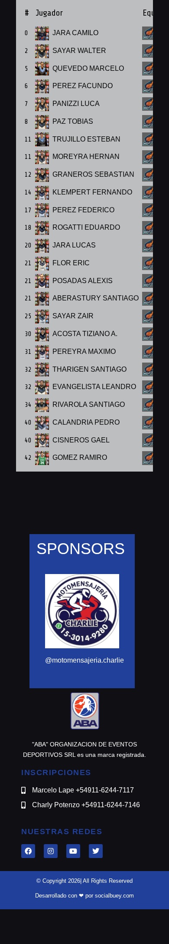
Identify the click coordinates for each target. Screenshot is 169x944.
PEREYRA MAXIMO (84, 351)
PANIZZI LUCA (76, 103)
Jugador (49, 13)
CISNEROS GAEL (81, 440)
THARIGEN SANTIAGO (89, 369)
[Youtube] (73, 851)
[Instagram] (51, 851)
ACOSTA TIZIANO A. (84, 333)
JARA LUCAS (74, 245)
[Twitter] (96, 851)
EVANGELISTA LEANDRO (94, 386)
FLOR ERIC (71, 263)
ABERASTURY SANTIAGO (95, 298)
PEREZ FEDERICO (83, 210)
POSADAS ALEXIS (82, 280)
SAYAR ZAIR (73, 316)
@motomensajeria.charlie (84, 660)
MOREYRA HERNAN (86, 156)
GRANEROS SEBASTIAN (93, 174)
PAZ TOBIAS (72, 121)
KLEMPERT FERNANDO (92, 192)
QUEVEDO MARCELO (88, 68)
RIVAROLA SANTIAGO (88, 404)
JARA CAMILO (75, 32)
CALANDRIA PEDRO (86, 422)
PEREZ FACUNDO (82, 85)
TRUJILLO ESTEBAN (86, 139)
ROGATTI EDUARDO (86, 227)
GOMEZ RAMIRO (79, 457)
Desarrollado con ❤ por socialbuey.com (84, 895)
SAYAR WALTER (79, 50)
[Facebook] (28, 851)
